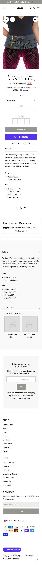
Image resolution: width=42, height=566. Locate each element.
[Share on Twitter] (21, 208)
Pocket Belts (8, 425)
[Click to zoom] (35, 19)
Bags (5, 432)
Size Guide (7, 470)
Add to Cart (21, 130)
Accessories (7, 444)
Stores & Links (8, 478)
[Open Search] (30, 8)
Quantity (21, 116)
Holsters (6, 428)
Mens (5, 436)
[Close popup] (38, 528)
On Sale (6, 451)
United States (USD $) (14, 521)
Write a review (21, 231)
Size (21, 106)
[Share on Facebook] (17, 208)
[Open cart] (38, 8)
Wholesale (7, 481)
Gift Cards (7, 447)
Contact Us (7, 485)
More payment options (21, 143)
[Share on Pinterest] (25, 208)
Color (21, 96)
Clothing (6, 440)
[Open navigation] (5, 8)
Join (21, 387)
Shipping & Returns (10, 474)
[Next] (12, 19)
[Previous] (6, 19)
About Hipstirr (8, 463)
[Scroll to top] (37, 559)
